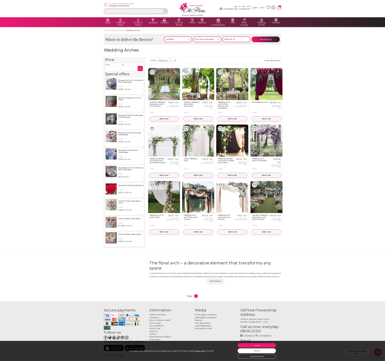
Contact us (154, 317)
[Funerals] (276, 20)
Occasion (164, 23)
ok (140, 68)
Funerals (276, 23)
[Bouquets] (153, 20)
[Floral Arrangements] (218, 20)
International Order (203, 328)
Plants (192, 23)
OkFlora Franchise (157, 315)
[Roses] (107, 20)
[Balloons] (202, 20)
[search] (165, 11)
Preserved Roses (120, 24)
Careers (152, 334)
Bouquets (153, 23)
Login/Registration (203, 326)
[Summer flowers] (179, 20)
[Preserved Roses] (120, 20)
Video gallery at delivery (205, 317)
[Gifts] (232, 20)
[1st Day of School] (138, 20)
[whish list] (268, 9)
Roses (107, 23)
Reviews (198, 320)
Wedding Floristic (262, 24)
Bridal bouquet (244, 24)
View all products (202, 323)
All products (154, 339)
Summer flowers (179, 24)
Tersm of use (154, 328)
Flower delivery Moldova (160, 337)
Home (106, 30)
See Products (266, 39)
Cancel (257, 351)
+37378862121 (229, 9)
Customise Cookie (257, 356)
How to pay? (155, 323)
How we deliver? (156, 326)
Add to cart (164, 119)
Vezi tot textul (215, 281)
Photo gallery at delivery (206, 315)
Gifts (233, 23)
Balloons (202, 23)
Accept (257, 345)
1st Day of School (138, 24)
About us (153, 331)
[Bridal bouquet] (244, 20)
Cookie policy (200, 351)
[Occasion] (164, 20)
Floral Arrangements (218, 24)
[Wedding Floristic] (261, 20)
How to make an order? (160, 320)
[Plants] (192, 20)
